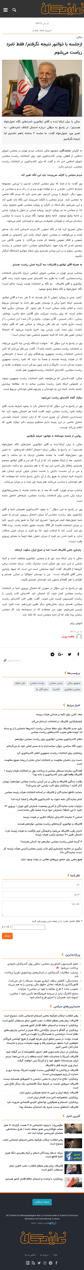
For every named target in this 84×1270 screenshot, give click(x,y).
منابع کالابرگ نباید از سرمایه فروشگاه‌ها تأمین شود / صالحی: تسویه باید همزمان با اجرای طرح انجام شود (43, 996)
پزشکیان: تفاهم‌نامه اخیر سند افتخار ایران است (52, 1098)
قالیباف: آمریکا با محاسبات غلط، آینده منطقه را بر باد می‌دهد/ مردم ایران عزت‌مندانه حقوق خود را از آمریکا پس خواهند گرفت (42, 1059)
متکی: (79, 37)
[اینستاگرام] (44, 1263)
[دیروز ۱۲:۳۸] (73, 1182)
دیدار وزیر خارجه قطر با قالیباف (61, 1065)
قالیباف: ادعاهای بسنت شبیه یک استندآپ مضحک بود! (48, 1107)
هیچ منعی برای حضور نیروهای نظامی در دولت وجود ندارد (51, 859)
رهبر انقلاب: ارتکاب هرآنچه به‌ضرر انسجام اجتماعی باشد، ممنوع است (41, 1016)
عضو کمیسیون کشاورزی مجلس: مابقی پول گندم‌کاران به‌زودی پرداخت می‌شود (42, 966)
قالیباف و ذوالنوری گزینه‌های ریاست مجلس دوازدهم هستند (49, 824)
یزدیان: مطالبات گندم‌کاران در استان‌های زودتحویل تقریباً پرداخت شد (41, 974)
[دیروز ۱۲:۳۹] (73, 1143)
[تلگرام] (50, 1263)
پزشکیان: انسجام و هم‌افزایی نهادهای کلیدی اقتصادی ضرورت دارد (42, 1102)
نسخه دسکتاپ (42, 1202)
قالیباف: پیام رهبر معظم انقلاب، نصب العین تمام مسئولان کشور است (40, 1021)
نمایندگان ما (42, 689)
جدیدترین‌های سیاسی (67, 1006)
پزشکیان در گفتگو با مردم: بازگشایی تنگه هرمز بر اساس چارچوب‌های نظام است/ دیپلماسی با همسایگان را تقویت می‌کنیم (41, 1032)
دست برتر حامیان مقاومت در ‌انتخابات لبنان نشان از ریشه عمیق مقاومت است (43, 762)
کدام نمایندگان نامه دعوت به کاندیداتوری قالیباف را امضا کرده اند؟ (46, 799)
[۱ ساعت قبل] (73, 1129)
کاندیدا (56, 689)
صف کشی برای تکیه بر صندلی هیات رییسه (59, 714)
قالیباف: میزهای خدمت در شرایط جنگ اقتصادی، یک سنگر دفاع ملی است (41, 1086)
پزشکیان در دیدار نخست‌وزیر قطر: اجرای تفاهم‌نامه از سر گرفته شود (42, 1052)
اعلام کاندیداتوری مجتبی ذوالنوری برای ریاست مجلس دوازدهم (48, 739)
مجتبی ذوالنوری (72, 689)
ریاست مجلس (37, 683)
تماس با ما (30, 1255)
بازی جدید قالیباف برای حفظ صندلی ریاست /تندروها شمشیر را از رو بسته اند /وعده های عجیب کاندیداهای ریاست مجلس (43, 731)
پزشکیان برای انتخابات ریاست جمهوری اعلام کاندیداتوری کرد (49, 753)
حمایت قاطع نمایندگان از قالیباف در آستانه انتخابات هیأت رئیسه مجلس (43, 792)
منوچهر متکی (73, 683)
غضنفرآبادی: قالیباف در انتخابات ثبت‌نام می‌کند (56, 721)
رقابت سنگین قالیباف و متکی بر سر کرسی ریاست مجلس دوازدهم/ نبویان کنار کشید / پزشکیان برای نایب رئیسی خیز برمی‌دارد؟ (42, 784)
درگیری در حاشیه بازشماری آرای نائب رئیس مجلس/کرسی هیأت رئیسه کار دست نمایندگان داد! (42, 851)
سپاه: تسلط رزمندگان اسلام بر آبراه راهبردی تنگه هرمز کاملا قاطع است (34, 1155)
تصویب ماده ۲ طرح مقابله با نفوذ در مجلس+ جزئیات (48, 989)
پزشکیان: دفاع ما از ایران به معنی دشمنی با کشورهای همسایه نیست (40, 1079)
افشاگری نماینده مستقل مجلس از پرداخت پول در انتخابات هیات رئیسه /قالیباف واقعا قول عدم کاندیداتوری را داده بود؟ (43, 773)
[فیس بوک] (56, 1263)
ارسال (7, 936)
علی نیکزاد (20, 683)
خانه (55, 1255)
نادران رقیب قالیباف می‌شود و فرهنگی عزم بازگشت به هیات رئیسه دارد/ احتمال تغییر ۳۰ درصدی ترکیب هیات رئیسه (43, 833)
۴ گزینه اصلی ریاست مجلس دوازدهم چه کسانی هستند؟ (51, 842)
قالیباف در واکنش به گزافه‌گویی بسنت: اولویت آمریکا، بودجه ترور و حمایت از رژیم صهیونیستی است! (42, 1072)
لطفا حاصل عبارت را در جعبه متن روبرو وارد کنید (57, 921)
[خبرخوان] (33, 1263)
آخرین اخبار (73, 1116)
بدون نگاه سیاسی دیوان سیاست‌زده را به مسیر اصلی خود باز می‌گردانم (44, 746)
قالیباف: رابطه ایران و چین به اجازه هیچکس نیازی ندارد (49, 1093)
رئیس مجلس (56, 683)
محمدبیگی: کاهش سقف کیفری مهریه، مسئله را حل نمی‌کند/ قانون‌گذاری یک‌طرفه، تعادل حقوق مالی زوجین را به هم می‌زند (43, 983)
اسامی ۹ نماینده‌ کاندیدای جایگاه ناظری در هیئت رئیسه (52, 817)
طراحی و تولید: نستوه (40, 1223)
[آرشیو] (27, 1263)
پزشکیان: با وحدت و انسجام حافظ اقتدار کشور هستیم (49, 1025)
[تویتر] (39, 1263)
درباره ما (44, 1255)
